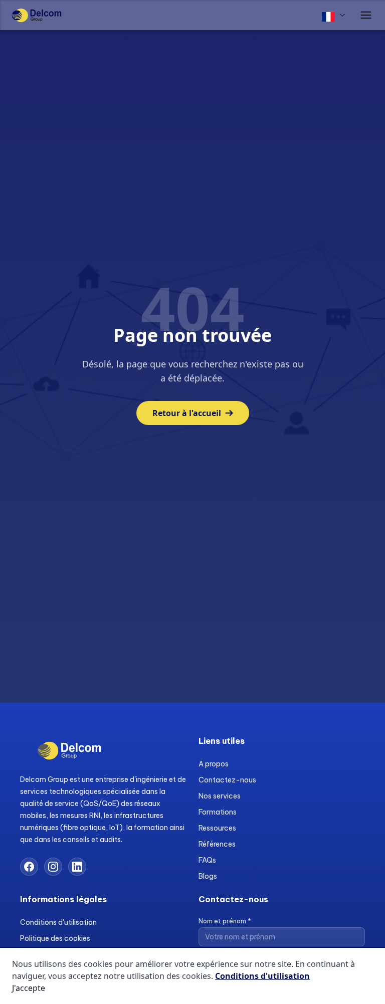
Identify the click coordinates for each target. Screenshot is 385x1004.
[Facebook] (29, 867)
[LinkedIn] (77, 867)
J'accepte (28, 987)
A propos (214, 763)
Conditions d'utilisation (58, 922)
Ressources (217, 828)
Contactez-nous (227, 779)
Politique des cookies (55, 938)
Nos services (220, 795)
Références (217, 844)
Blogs (208, 876)
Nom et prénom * (225, 921)
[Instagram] (53, 867)
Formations (218, 812)
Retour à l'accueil (186, 413)
